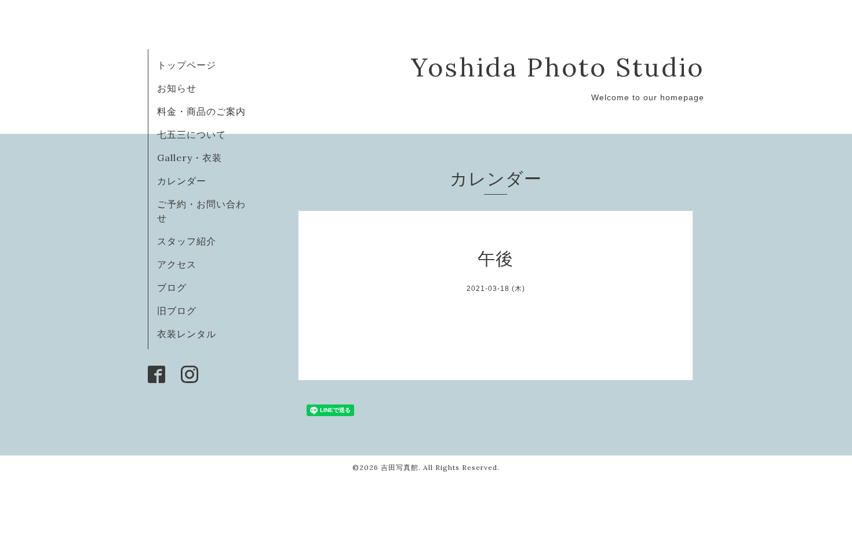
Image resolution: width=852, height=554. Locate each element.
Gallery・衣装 (189, 157)
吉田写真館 (399, 467)
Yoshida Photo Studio (557, 66)
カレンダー (181, 181)
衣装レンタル (186, 334)
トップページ (186, 65)
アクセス (176, 264)
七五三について (191, 134)
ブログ (172, 287)
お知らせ (176, 88)
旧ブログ (176, 310)
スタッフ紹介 (186, 241)
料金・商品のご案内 (201, 111)
